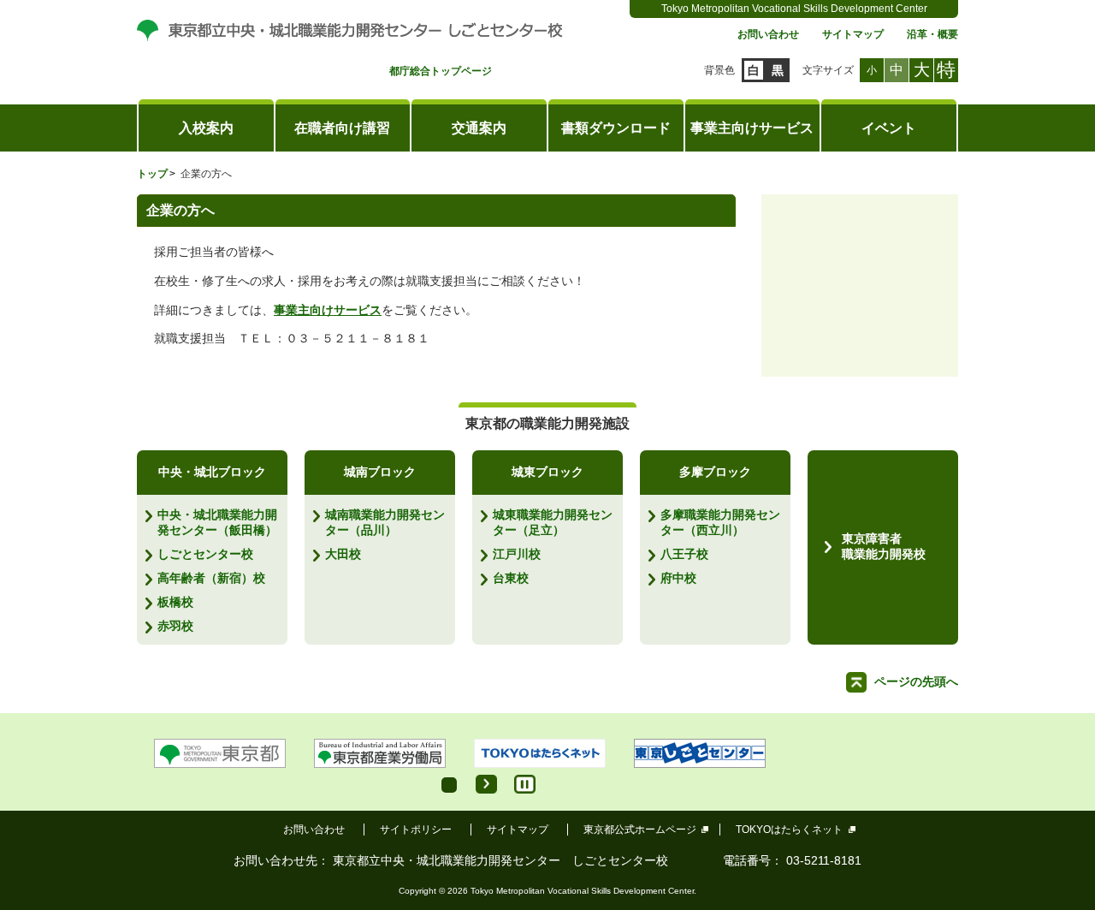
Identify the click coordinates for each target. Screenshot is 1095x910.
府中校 (678, 578)
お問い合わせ (768, 34)
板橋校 (175, 602)
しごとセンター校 (205, 554)
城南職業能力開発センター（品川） (385, 522)
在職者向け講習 (342, 128)
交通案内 (479, 128)
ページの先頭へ (916, 681)
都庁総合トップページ (440, 71)
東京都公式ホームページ (639, 830)
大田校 (343, 554)
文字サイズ (828, 70)
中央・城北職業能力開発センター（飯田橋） (217, 522)
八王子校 (684, 554)
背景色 (719, 70)
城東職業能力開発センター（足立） (553, 522)
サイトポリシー (416, 830)
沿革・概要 (932, 34)
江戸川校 (517, 554)
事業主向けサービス (752, 128)
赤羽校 (175, 626)
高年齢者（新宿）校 (211, 578)
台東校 (511, 578)
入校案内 (206, 128)
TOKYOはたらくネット (789, 830)
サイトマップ (853, 34)
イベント (888, 128)
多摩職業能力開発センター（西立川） (720, 522)
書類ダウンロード (616, 128)
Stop (525, 784)
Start (486, 784)
